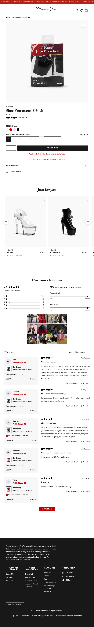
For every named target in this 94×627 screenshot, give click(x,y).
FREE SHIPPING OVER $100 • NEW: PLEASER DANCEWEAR (54, 2)
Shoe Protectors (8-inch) (22, 370)
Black (7, 129)
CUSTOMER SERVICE (13, 569)
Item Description (13, 166)
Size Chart (9, 577)
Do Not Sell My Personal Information (68, 616)
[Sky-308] (25, 221)
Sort (70, 352)
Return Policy (30, 574)
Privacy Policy (36, 616)
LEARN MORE (49, 568)
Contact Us (10, 574)
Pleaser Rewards (50, 582)
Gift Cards (9, 581)
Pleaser (10, 250)
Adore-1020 (55, 252)
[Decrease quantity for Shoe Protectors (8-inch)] (7, 148)
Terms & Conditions (22, 616)
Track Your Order (31, 581)
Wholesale (47, 592)
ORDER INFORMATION (32, 569)
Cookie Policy (48, 616)
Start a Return (30, 577)
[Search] (77, 10)
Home (8, 17)
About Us (47, 572)
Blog (45, 579)
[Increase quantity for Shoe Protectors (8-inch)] (14, 148)
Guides (46, 576)
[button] (17, 117)
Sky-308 (10, 252)
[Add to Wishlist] (43, 201)
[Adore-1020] (68, 221)
